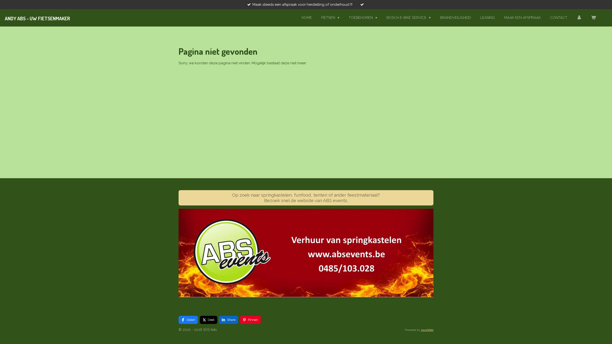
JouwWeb (427, 330)
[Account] (579, 18)
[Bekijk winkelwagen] (593, 18)
